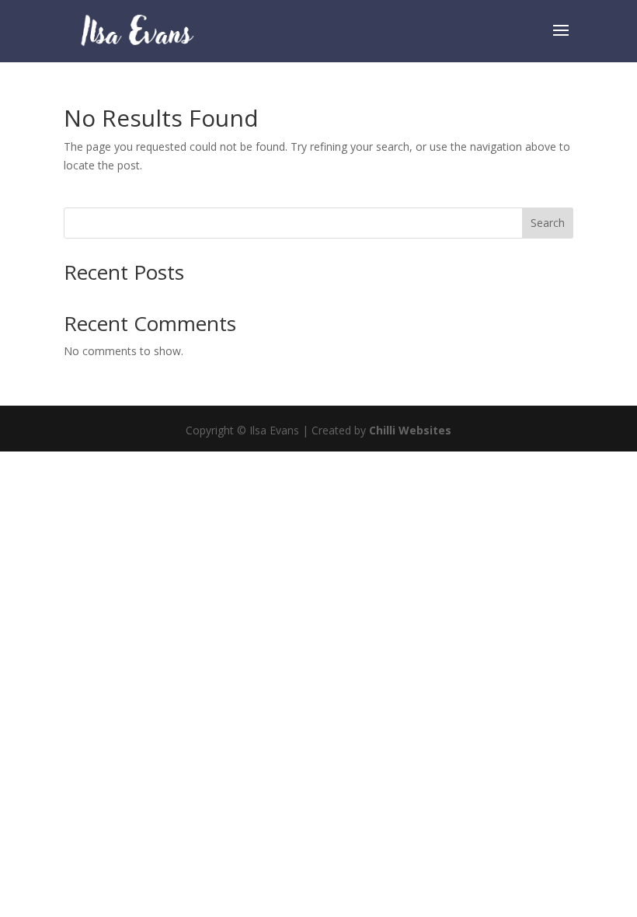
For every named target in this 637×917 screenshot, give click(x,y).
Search (548, 222)
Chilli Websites (410, 430)
